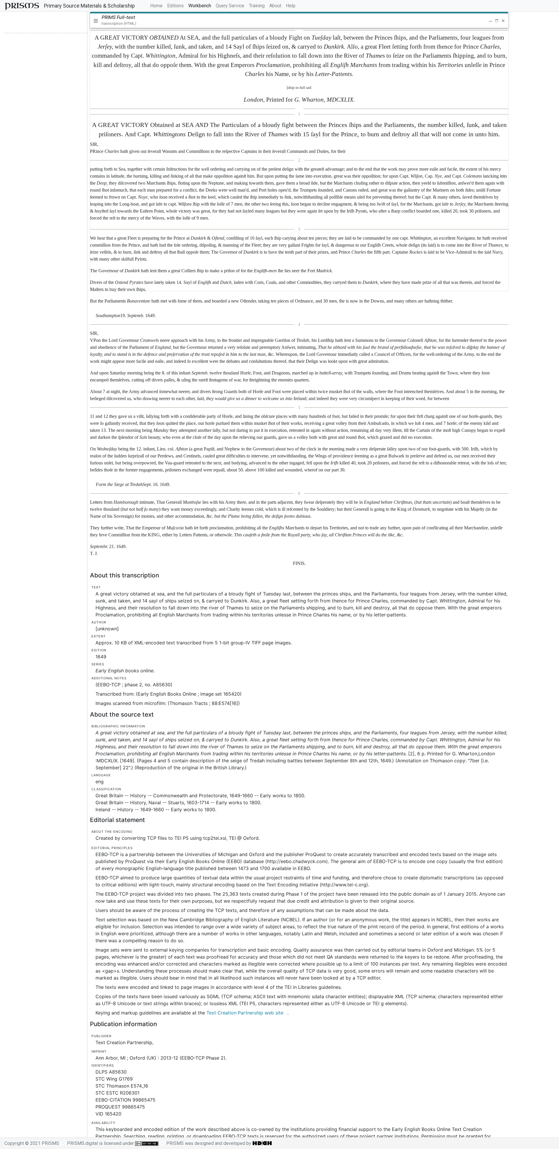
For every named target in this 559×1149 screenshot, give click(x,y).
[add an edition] (24, 22)
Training (257, 5)
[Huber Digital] (262, 1143)
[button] (483, 20)
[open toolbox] (67, 22)
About (275, 5)
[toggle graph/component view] (44, 22)
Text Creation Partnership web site (244, 1013)
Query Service (230, 5)
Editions (175, 5)
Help (291, 5)
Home (157, 5)
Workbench (199, 5)
